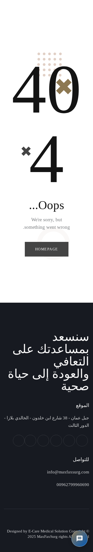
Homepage (46, 249)
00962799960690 (73, 484)
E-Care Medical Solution (47, 531)
